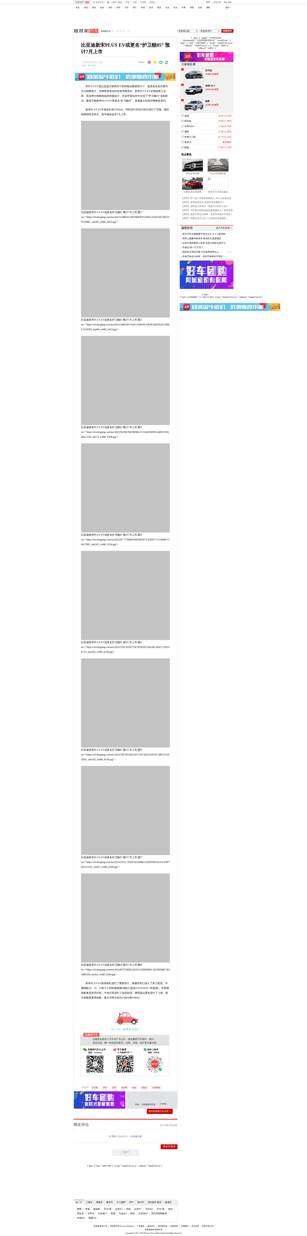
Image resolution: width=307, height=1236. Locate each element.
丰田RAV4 (189, 126)
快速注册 (217, 2)
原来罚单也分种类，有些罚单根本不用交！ (203, 256)
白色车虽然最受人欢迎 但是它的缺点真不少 (204, 243)
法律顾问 (185, 1226)
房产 (135, 7)
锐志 (170, 1209)
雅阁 (79, 1209)
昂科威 (187, 121)
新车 (105, 1088)
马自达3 (123, 1213)
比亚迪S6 (143, 1213)
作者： (138, 1104)
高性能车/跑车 (155, 1202)
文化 (167, 7)
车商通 (143, 2)
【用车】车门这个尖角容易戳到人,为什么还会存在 (206, 198)
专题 (135, 2)
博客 (192, 7)
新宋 (114, 1088)
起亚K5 (138, 1209)
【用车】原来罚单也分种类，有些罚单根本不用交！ (207, 214)
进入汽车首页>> (224, 228)
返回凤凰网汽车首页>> (159, 1111)
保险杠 (144, 1088)
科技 (143, 7)
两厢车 (99, 1202)
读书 (151, 7)
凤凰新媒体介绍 (100, 1226)
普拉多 (80, 1213)
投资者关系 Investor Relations (122, 1226)
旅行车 (140, 1202)
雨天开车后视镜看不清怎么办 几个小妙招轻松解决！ (204, 234)
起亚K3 (118, 1209)
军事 (184, 7)
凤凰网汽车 (84, 31)
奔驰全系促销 (192, 173)
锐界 (207, 101)
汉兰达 (208, 70)
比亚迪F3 (102, 1213)
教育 (159, 7)
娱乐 (102, 7)
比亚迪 (105, 86)
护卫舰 (95, 1088)
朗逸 (186, 147)
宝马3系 (108, 1209)
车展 (127, 2)
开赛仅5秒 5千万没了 (192, 247)
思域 (128, 1209)
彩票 (200, 7)
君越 (113, 1213)
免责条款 (174, 1226)
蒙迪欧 (96, 1209)
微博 (114, 2)
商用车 (152, 2)
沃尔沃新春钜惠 (218, 173)
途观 (186, 116)
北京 (87, 2)
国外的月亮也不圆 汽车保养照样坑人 (200, 252)
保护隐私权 (162, 1226)
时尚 (118, 7)
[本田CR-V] (194, 90)
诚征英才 (151, 1226)
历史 (175, 7)
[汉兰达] (194, 74)
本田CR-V (210, 86)
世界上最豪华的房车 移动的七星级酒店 (201, 238)
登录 (208, 2)
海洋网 (124, 1088)
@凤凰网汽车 (147, 1104)
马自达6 (149, 1209)
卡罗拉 (90, 1213)
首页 (78, 7)
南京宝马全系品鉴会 (218, 192)
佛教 (208, 7)
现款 (134, 1088)
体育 (110, 7)
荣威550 (92, 1218)
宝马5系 (161, 1209)
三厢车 (89, 1202)
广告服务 (140, 1226)
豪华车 (109, 1202)
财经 (94, 7)
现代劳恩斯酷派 (159, 1213)
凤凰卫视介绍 (207, 1226)
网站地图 (228, 2)
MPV (131, 1202)
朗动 (132, 1213)
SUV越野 (121, 1202)
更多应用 (99, 2)
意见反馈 (195, 1226)
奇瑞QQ (81, 1218)
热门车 (78, 1202)
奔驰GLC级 (190, 137)
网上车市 (92, 65)
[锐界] (194, 105)
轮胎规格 (156, 1088)
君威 (87, 1209)
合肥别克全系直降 (192, 192)
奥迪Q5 (188, 142)
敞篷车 (168, 1202)
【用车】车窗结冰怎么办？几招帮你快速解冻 (203, 218)
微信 (120, 2)
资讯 (86, 7)
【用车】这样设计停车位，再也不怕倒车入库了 (204, 206)
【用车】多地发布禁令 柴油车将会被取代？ (202, 202)
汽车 (127, 7)
